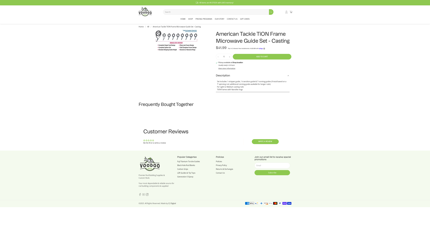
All (148, 27)
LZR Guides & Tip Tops (186, 173)
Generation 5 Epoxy (185, 176)
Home (141, 27)
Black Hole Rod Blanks (186, 165)
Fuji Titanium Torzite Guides (188, 161)
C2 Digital (172, 203)
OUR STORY (219, 19)
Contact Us (220, 173)
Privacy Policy (221, 165)
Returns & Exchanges (224, 169)
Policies (219, 161)
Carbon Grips (182, 169)
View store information (226, 68)
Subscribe (272, 172)
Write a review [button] (265, 141)
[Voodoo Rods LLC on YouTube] (143, 195)
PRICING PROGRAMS (204, 19)
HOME (183, 19)
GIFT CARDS (245, 19)
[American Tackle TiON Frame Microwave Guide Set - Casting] (176, 40)
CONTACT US (232, 19)
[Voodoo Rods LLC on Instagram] (147, 195)
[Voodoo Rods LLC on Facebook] (140, 195)
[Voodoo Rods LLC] (145, 12)
